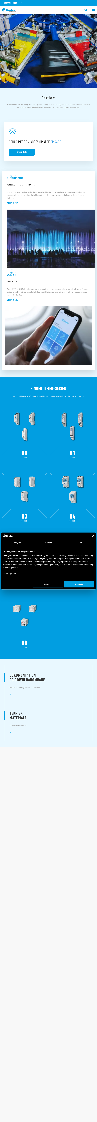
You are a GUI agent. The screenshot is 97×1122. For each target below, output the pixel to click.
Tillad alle (79, 584)
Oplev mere (12, 203)
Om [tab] (80, 543)
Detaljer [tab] (48, 543)
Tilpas (46, 584)
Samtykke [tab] (17, 543)
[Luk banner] (93, 536)
